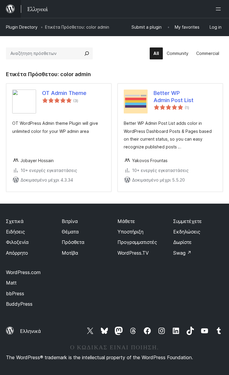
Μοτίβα (70, 253)
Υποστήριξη (130, 232)
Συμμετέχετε (187, 221)
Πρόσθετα (73, 242)
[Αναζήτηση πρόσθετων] (87, 53)
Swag (182, 253)
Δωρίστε (182, 242)
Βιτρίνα (70, 221)
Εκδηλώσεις (186, 232)
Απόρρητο (17, 253)
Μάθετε (126, 221)
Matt (11, 283)
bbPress (15, 293)
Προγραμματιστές (137, 242)
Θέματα (70, 232)
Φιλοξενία (17, 242)
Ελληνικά (30, 331)
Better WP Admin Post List (174, 96)
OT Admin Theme (64, 93)
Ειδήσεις (15, 232)
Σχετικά (15, 221)
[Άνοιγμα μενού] (219, 9)
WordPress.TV (133, 253)
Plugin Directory (22, 27)
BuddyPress (19, 304)
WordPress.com (23, 272)
